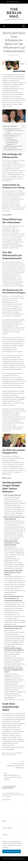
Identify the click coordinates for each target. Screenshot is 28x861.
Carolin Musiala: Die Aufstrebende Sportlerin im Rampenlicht (15, 764)
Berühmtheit (6, 754)
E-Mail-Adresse (7, 828)
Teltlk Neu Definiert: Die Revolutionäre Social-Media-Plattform (13, 776)
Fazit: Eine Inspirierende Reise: (13, 149)
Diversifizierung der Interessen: (13, 134)
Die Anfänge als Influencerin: (12, 129)
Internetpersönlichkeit (16, 753)
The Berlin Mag (14, 13)
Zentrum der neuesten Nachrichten (14, 19)
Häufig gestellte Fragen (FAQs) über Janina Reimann (13, 146)
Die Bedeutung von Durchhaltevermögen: (12, 140)
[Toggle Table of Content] (22, 126)
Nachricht (13, 754)
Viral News (14, 858)
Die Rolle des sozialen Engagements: (13, 143)
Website (5, 834)
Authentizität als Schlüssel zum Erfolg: (14, 131)
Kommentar (6, 799)
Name (4, 821)
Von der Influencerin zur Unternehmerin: (11, 136)
